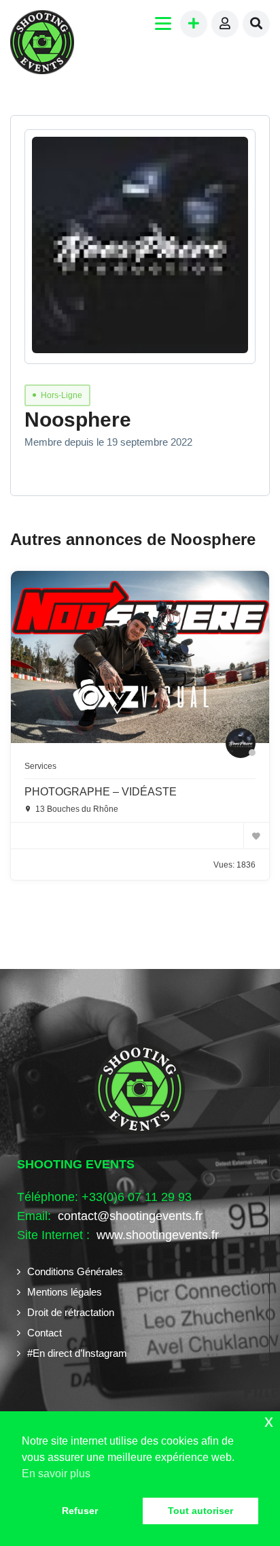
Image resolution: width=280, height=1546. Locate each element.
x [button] (268, 1421)
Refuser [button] (80, 1510)
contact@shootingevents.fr (130, 1216)
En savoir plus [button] (56, 1473)
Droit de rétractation (70, 1312)
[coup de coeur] (256, 836)
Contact (44, 1332)
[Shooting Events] (42, 44)
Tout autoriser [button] (200, 1510)
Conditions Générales (75, 1271)
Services (40, 766)
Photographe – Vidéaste (100, 791)
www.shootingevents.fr (156, 1235)
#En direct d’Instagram (77, 1353)
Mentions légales (64, 1292)
